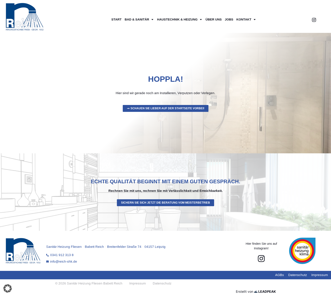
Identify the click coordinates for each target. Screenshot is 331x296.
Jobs (229, 19)
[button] (7, 288)
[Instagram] (314, 20)
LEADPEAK (267, 292)
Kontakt (243, 19)
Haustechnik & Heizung (177, 19)
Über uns (213, 19)
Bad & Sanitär (137, 19)
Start (116, 19)
